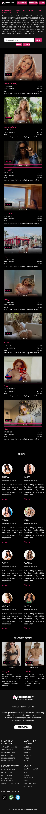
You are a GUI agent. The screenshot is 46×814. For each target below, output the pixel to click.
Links (26, 780)
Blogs (26, 775)
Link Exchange (30, 783)
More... (4, 499)
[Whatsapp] (11, 797)
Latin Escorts (7, 755)
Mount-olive (6, 772)
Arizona (27, 747)
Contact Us (23, 727)
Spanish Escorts (8, 752)
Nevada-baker (7, 778)
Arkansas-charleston (10, 783)
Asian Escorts (7, 750)
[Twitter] (4, 797)
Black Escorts (7, 761)
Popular (27, 44)
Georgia (27, 755)
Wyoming (28, 750)
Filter (42, 3)
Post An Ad (33, 3)
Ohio (26, 761)
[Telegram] (17, 797)
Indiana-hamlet (8, 770)
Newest (19, 44)
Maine (26, 758)
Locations (23, 3)
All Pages (28, 786)
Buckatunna (6, 775)
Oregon (27, 752)
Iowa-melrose (7, 781)
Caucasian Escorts (9, 747)
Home (26, 772)
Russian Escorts (8, 758)
